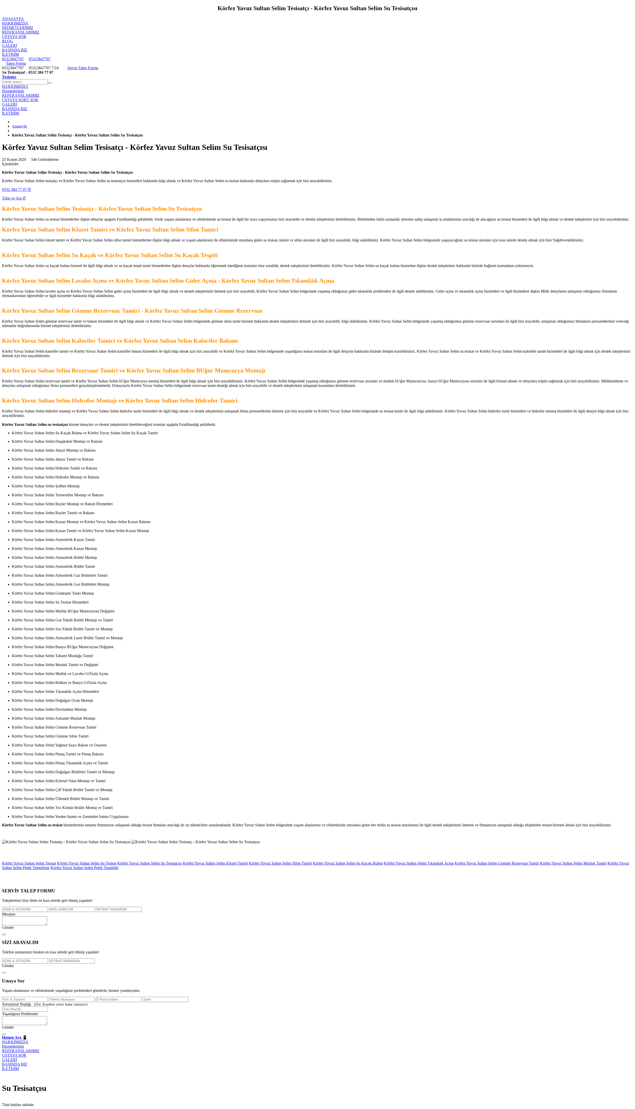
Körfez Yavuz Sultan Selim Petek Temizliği (84, 868)
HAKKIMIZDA (15, 23)
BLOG (7, 41)
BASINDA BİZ (14, 50)
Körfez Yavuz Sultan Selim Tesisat (29, 863)
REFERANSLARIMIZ (20, 32)
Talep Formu (16, 63)
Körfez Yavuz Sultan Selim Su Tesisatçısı (149, 863)
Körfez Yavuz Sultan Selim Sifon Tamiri (280, 863)
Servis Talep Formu (82, 68)
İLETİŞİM (10, 54)
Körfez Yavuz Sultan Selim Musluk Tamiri (573, 863)
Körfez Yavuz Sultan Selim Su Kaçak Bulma (348, 863)
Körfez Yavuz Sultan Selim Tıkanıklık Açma (419, 863)
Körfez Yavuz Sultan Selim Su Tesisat (86, 863)
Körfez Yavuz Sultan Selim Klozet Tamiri (215, 863)
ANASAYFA (13, 19)
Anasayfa (19, 126)
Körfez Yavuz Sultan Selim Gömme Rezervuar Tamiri (497, 863)
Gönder (8, 927)
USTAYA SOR (14, 36)
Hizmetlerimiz (17, 28)
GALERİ (9, 45)
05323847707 (13, 59)
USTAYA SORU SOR (20, 100)
